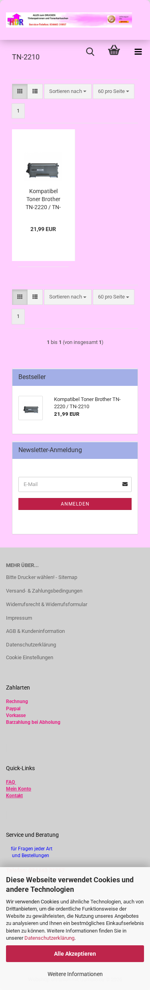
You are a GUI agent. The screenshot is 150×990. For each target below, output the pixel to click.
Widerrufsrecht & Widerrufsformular (46, 604)
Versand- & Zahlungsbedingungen (44, 591)
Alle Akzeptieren (75, 953)
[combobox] (68, 91)
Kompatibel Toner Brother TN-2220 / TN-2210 (43, 199)
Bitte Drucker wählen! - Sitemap (41, 577)
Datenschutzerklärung (49, 938)
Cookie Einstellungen (29, 657)
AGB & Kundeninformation (35, 631)
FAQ (10, 782)
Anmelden (75, 504)
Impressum (19, 618)
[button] (20, 91)
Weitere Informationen (75, 974)
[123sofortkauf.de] (66, 20)
